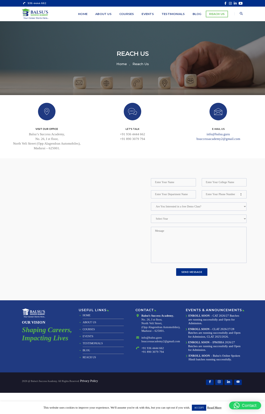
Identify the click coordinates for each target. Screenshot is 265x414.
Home (82, 14)
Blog (197, 14)
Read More (214, 407)
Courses (126, 14)
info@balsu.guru (218, 134)
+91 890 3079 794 (132, 139)
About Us (103, 14)
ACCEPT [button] (199, 407)
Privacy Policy (89, 381)
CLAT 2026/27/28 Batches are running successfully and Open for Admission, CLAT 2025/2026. (214, 333)
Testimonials (173, 14)
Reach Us (217, 14)
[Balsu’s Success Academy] (36, 13)
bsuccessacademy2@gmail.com (218, 139)
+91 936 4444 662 (132, 134)
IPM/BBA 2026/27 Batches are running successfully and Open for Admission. (214, 346)
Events (148, 14)
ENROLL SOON (199, 315)
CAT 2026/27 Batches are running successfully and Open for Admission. (213, 319)
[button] (245, 405)
